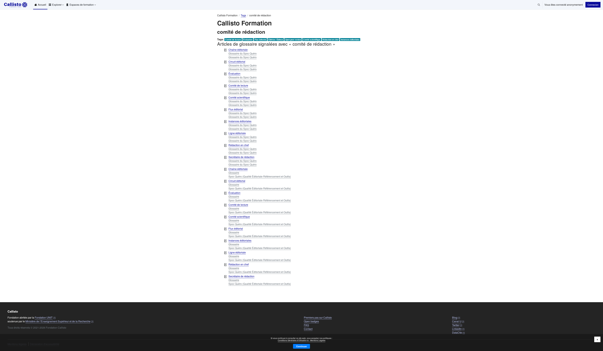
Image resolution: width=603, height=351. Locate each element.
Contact (308, 329)
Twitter (457, 325)
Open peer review (293, 39)
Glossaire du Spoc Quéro (242, 53)
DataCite (458, 332)
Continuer (301, 346)
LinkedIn (458, 329)
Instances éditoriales (350, 39)
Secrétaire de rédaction (241, 157)
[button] (539, 4)
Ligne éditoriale (237, 133)
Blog (456, 317)
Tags (243, 15)
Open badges (311, 321)
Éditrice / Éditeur (275, 39)
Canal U (458, 321)
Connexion (592, 4)
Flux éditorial (260, 39)
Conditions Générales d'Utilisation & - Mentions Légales (301, 340)
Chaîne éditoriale (238, 49)
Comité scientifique (311, 39)
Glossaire (233, 172)
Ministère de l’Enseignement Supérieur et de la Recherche (59, 321)
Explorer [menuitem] (57, 4)
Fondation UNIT (45, 317)
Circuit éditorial (236, 61)
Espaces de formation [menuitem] (82, 4)
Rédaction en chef (330, 39)
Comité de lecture (233, 39)
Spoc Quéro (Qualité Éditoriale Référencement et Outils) (259, 176)
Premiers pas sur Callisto (318, 317)
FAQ (306, 325)
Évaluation (248, 39)
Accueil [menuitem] (42, 4)
